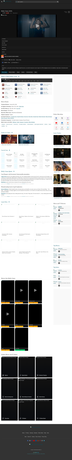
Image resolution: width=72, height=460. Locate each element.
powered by (3, 79)
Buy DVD (18, 108)
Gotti (2, 348)
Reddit (6, 62)
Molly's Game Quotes (6, 171)
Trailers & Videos (5, 133)
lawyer (50, 124)
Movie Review (60, 214)
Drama (17, 59)
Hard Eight (31, 324)
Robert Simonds (42, 116)
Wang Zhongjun (49, 116)
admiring (46, 124)
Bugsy (17, 324)
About (26, 436)
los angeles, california (22, 124)
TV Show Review (61, 208)
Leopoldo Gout (14, 116)
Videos (45, 432)
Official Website (32, 122)
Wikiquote (8, 183)
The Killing (17, 348)
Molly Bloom (3, 182)
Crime (20, 59)
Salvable (3, 324)
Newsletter (42, 440)
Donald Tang (35, 116)
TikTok (40, 440)
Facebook (2, 62)
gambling (3, 126)
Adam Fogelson (11, 118)
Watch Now (21, 106)
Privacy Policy (44, 436)
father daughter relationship (39, 124)
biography (3, 124)
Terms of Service (38, 436)
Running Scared (32, 301)
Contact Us (29, 436)
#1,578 (4, 12)
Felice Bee (30, 116)
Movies (23, 432)
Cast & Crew (4, 150)
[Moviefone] (8, 2)
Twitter (18, 122)
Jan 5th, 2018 (12, 59)
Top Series (56, 267)
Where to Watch (9, 76)
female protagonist (30, 124)
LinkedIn (62, 124)
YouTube (56, 124)
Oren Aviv (26, 116)
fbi (6, 126)
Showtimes (35, 432)
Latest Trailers (57, 133)
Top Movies (56, 245)
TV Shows (27, 432)
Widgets (44, 440)
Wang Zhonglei (4, 118)
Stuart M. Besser (20, 116)
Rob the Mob (18, 301)
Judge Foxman (4, 176)
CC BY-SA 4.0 (23, 183)
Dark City (3, 301)
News (48, 432)
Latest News (4, 202)
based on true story (9, 124)
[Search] (58, 1)
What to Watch (40, 432)
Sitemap (33, 436)
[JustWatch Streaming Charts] (2, 13)
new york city (16, 124)
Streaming (31, 432)
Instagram (22, 122)
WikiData (14, 122)
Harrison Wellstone (4, 189)
